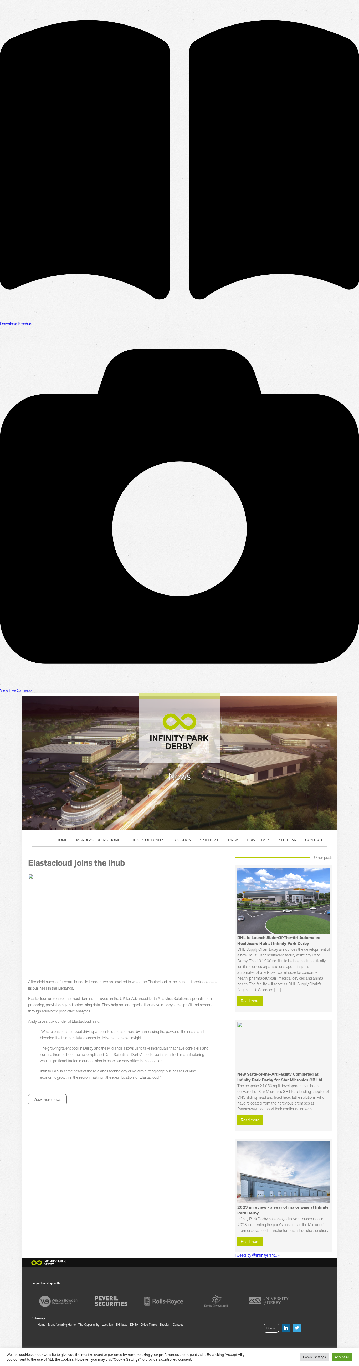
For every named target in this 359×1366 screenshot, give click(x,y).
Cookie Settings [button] (314, 1357)
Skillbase (209, 840)
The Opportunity (146, 840)
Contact (314, 840)
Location (182, 840)
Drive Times (258, 840)
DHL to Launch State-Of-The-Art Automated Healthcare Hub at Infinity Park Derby (278, 940)
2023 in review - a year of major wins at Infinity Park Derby (283, 1210)
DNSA (233, 840)
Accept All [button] (342, 1357)
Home (62, 840)
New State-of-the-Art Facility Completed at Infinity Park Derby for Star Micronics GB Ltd (279, 1077)
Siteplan (287, 840)
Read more (250, 1001)
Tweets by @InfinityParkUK (257, 1255)
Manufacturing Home (98, 840)
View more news (47, 1099)
